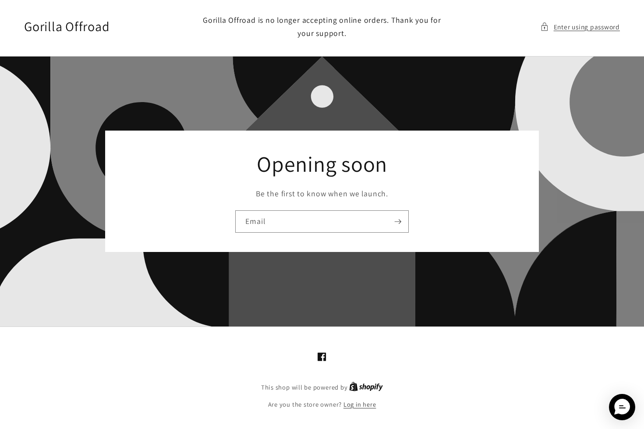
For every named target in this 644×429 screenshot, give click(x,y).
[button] (580, 27)
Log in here (359, 404)
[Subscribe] (397, 221)
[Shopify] (366, 387)
